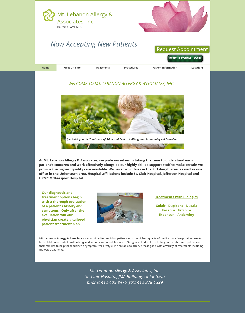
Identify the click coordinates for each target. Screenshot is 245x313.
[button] (168, 16)
